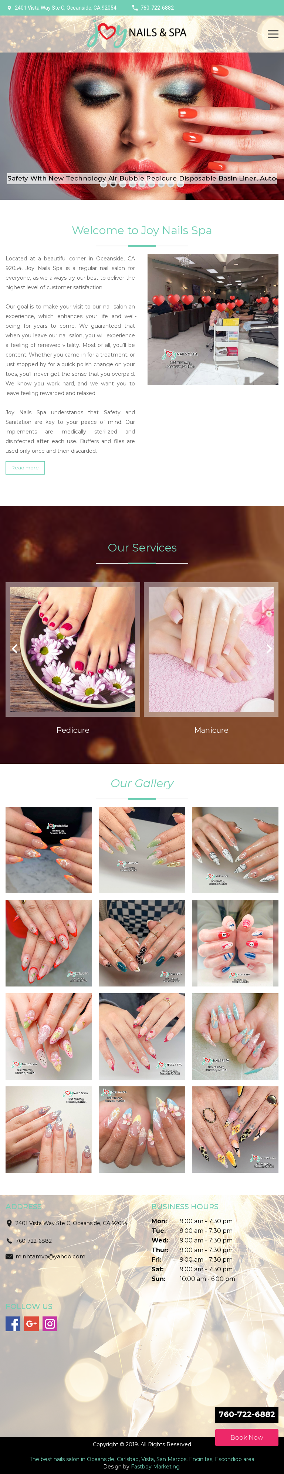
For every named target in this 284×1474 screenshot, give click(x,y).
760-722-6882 (157, 8)
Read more (25, 467)
